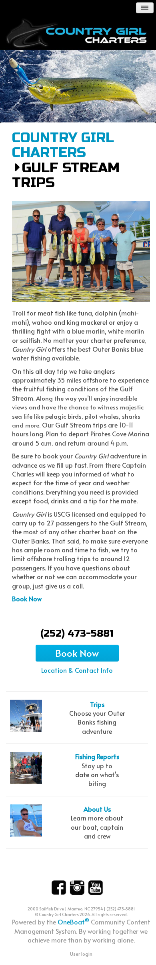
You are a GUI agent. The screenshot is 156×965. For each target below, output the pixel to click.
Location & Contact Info (77, 670)
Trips (97, 704)
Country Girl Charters (63, 145)
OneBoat (73, 921)
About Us (97, 808)
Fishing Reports (97, 756)
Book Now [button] (77, 653)
